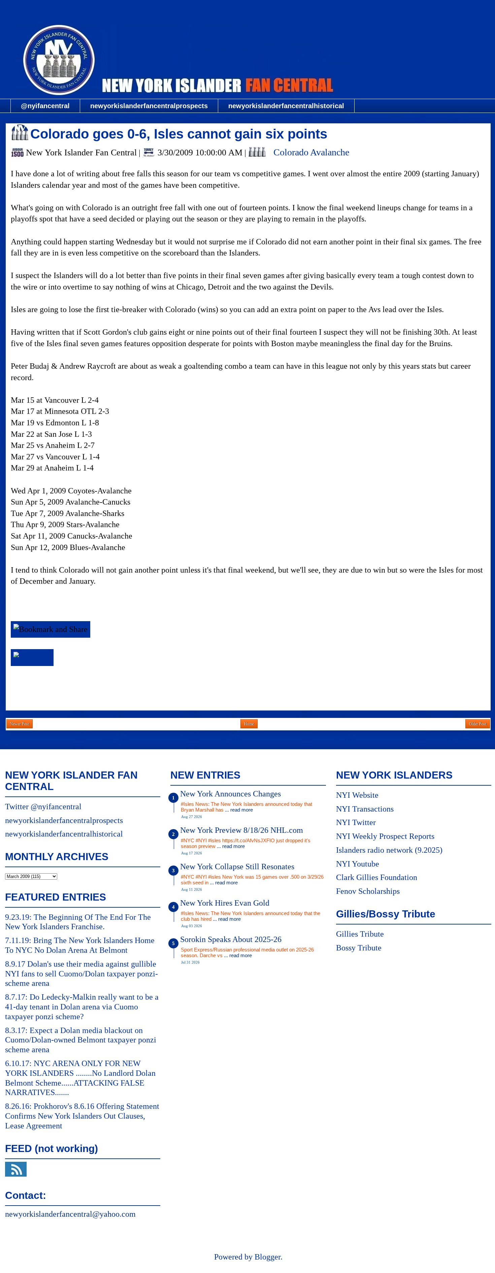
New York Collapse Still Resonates (237, 866)
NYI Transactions (365, 809)
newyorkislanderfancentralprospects (149, 106)
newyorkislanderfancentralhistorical (286, 106)
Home (249, 724)
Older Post (477, 724)
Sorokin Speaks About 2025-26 (231, 939)
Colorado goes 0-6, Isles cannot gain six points (178, 133)
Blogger (267, 1256)
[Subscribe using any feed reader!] (32, 657)
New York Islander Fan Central (248, 8)
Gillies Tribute (360, 934)
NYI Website (357, 795)
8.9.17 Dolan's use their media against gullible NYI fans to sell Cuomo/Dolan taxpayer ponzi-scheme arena (81, 974)
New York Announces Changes (230, 793)
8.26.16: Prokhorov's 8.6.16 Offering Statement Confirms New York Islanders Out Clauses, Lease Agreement (82, 1116)
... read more (239, 810)
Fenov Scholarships (368, 891)
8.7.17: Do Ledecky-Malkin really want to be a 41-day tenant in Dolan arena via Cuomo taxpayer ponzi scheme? (82, 1007)
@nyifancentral (45, 106)
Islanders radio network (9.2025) (389, 850)
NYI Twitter (356, 822)
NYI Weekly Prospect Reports (385, 836)
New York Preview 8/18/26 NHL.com (241, 830)
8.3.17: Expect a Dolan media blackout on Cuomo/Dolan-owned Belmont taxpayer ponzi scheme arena (80, 1040)
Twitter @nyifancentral (43, 806)
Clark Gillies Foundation (376, 877)
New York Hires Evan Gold (224, 903)
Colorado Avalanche (311, 152)
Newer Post (19, 724)
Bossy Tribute (359, 947)
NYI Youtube (357, 863)
